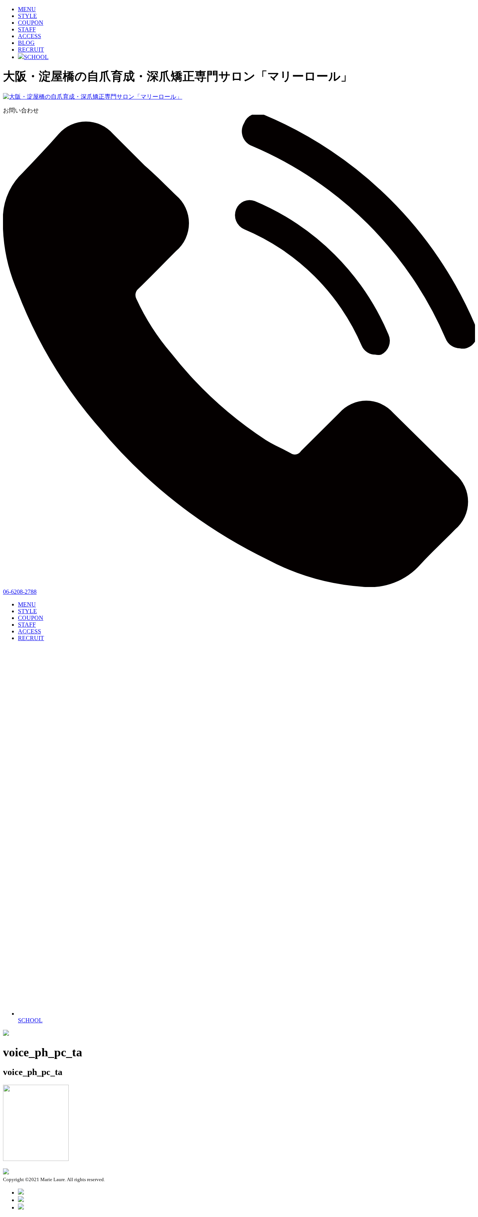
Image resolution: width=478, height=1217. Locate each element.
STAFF (27, 29)
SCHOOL (36, 57)
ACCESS (29, 36)
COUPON (30, 22)
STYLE (27, 16)
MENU (27, 9)
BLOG (26, 43)
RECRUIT (31, 49)
